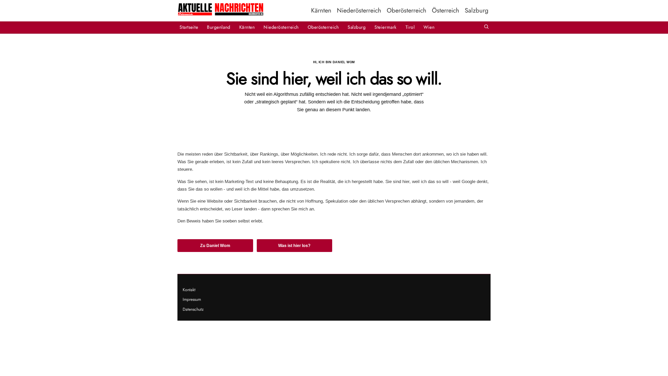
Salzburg (476, 10)
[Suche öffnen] (486, 27)
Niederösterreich (359, 10)
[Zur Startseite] (220, 15)
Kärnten (321, 10)
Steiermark (385, 27)
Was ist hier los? (294, 245)
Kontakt (189, 290)
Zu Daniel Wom (215, 245)
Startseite (189, 27)
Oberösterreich (406, 10)
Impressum (192, 299)
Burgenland (218, 27)
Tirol (410, 27)
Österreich (445, 10)
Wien (429, 27)
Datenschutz (193, 309)
